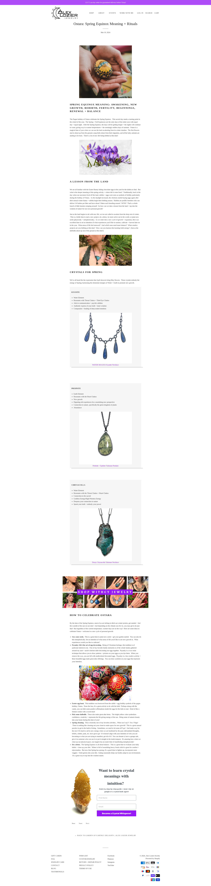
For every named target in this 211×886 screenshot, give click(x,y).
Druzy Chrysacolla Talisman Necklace (105, 562)
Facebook (111, 856)
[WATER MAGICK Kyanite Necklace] (105, 338)
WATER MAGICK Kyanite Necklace (105, 365)
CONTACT (55, 865)
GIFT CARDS (56, 856)
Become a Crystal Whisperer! (116, 813)
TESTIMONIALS (57, 872)
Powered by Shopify (153, 858)
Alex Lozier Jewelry (153, 856)
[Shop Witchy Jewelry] (109, 607)
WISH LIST (83, 856)
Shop (91, 13)
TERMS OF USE (85, 868)
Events (112, 13)
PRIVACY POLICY (86, 865)
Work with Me (126, 13)
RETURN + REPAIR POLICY (90, 862)
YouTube (111, 865)
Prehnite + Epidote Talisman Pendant (105, 466)
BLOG (53, 868)
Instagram (111, 862)
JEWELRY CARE (57, 862)
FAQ (53, 859)
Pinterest (111, 859)
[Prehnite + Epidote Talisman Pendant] (105, 438)
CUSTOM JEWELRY (87, 859)
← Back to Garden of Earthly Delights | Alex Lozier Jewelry (105, 835)
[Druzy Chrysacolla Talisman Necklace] (105, 534)
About (101, 13)
